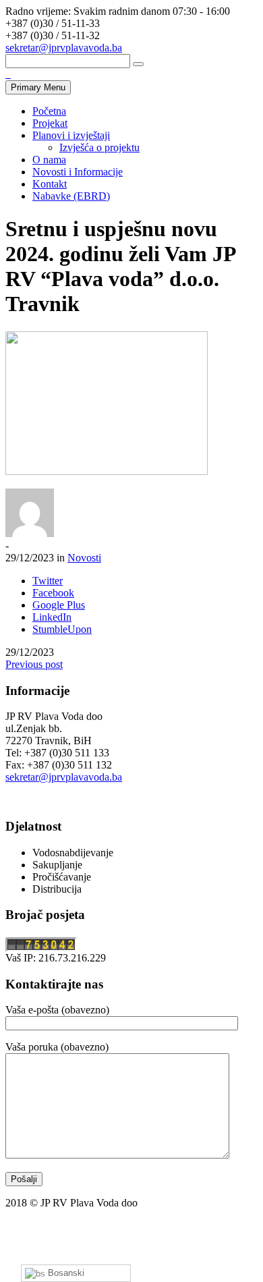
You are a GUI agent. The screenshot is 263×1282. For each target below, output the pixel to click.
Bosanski (64, 1273)
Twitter (47, 580)
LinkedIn (51, 617)
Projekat (49, 123)
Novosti (84, 557)
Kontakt (49, 184)
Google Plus (58, 605)
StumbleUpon (62, 629)
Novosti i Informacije (77, 171)
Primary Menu (38, 87)
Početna (49, 111)
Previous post (34, 664)
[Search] (138, 64)
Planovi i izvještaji (71, 135)
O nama (49, 159)
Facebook (53, 592)
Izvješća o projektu (99, 147)
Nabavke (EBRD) (71, 196)
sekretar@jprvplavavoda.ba (63, 47)
